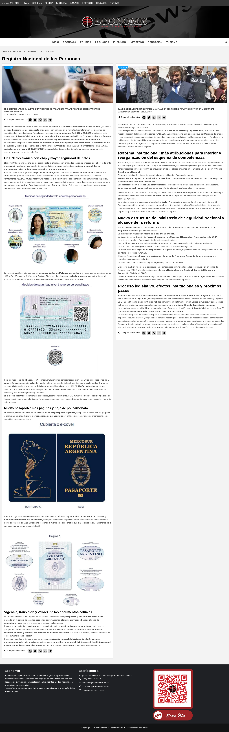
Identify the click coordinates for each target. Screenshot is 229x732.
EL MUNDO (74, 3)
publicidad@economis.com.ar (95, 686)
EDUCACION (101, 3)
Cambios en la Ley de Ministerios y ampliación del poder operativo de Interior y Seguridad (166, 109)
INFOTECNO (87, 3)
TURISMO (114, 3)
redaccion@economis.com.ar (95, 682)
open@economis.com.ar (92, 690)
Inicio (26, 3)
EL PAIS (9, 67)
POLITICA (49, 3)
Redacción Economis (16, 114)
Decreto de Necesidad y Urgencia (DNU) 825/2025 (189, 130)
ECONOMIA (37, 3)
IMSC (145, 727)
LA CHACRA (61, 3)
